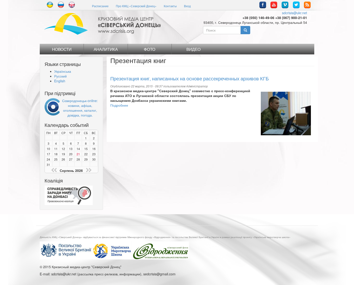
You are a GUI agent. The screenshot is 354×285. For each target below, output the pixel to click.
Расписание (100, 6)
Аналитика (106, 49)
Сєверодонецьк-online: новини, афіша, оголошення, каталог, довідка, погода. (80, 107)
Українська (62, 71)
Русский (60, 76)
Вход (187, 6)
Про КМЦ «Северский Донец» (136, 6)
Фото (149, 49)
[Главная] (104, 23)
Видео (193, 49)
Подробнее (119, 105)
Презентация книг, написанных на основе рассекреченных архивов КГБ (189, 78)
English (59, 80)
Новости (62, 49)
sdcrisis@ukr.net (294, 12)
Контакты (170, 6)
